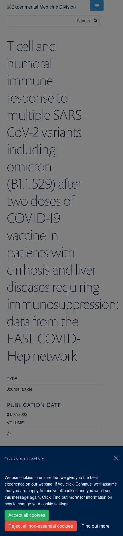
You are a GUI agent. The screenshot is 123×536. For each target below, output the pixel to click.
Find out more (96, 526)
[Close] (116, 458)
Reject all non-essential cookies (40, 526)
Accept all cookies (26, 515)
